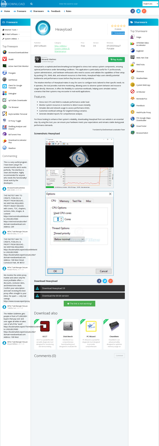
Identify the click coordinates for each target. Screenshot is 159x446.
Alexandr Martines (49, 59)
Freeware (21, 11)
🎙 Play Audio (116, 59)
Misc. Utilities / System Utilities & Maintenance (62, 48)
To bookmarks (119, 33)
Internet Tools (10, 30)
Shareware (38, 11)
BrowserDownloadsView (16, 188)
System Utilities (11, 39)
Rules (68, 11)
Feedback (55, 11)
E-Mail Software (11, 34)
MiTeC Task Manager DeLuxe (17, 232)
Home (7, 11)
